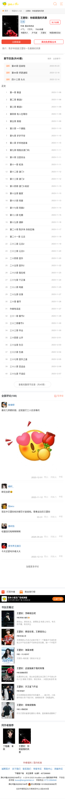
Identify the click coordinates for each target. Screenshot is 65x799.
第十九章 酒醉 (16, 222)
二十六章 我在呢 (17, 272)
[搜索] (55, 4)
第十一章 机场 (16, 164)
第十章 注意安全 (17, 157)
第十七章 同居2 (17, 207)
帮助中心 (48, 768)
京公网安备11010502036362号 (44, 784)
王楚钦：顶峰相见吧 (26, 613)
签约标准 (37, 762)
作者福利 (27, 762)
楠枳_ (11, 486)
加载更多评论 (32, 566)
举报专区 (37, 768)
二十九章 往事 (16, 294)
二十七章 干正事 (17, 279)
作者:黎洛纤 (21, 691)
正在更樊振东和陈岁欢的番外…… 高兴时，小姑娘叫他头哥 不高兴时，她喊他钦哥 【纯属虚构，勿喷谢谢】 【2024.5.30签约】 (36, 697)
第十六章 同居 (16, 200)
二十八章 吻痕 (16, 287)
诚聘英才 (6, 768)
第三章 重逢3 (16, 106)
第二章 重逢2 (16, 99)
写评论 (60, 395)
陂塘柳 (11, 404)
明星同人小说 (17, 11)
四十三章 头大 (18, 79)
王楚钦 (43, 32)
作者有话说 (15, 308)
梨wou (11, 506)
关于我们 (16, 768)
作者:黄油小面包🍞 (23, 618)
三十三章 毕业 (16, 330)
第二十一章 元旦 (17, 236)
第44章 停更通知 (19, 72)
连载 (22, 21)
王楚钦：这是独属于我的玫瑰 (30, 668)
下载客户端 (19, 773)
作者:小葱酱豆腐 (22, 709)
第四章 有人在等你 (18, 113)
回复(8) (54, 477)
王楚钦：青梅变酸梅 (26, 704)
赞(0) (46, 477)
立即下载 (58, 598)
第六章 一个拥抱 (17, 128)
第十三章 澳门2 (17, 178)
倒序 (49, 58)
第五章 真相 (15, 121)
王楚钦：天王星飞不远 (27, 686)
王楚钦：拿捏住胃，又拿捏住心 (31, 631)
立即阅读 (16, 41)
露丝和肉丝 (29, 26)
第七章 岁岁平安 (17, 135)
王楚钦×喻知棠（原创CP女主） (29, 658)
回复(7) (54, 497)
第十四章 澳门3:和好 (19, 186)
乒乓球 (34, 32)
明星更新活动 (55, 32)
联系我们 (27, 768)
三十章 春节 (15, 301)
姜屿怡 (11, 525)
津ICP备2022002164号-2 (11, 777)
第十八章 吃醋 (16, 214)
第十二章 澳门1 (17, 171)
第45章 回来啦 (18, 65)
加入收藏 (55, 22)
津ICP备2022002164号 (18, 784)
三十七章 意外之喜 (18, 359)
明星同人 (24, 32)
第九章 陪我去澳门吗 (19, 149)
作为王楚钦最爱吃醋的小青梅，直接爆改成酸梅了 (37, 713)
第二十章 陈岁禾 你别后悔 (22, 229)
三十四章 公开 (16, 337)
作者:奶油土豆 (21, 636)
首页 (6, 10)
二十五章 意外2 (17, 265)
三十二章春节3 (17, 323)
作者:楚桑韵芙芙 (22, 673)
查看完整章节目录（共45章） (32, 384)
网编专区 (58, 768)
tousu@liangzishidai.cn (24, 780)
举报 (61, 477)
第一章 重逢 (15, 92)
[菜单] (61, 4)
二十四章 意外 (16, 258)
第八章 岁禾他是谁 (18, 142)
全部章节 (56, 58)
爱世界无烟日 (14, 545)
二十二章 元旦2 (17, 243)
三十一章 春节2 (17, 315)
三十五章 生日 (16, 344)
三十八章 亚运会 (17, 366)
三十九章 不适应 (17, 373)
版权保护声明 (51, 777)
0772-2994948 (50, 780)
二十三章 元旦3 (17, 250)
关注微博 (29, 773)
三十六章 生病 (16, 351)
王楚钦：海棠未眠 (25, 649)
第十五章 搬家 (16, 193)
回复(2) (54, 536)
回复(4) (54, 556)
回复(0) (54, 516)
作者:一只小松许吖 (23, 654)
